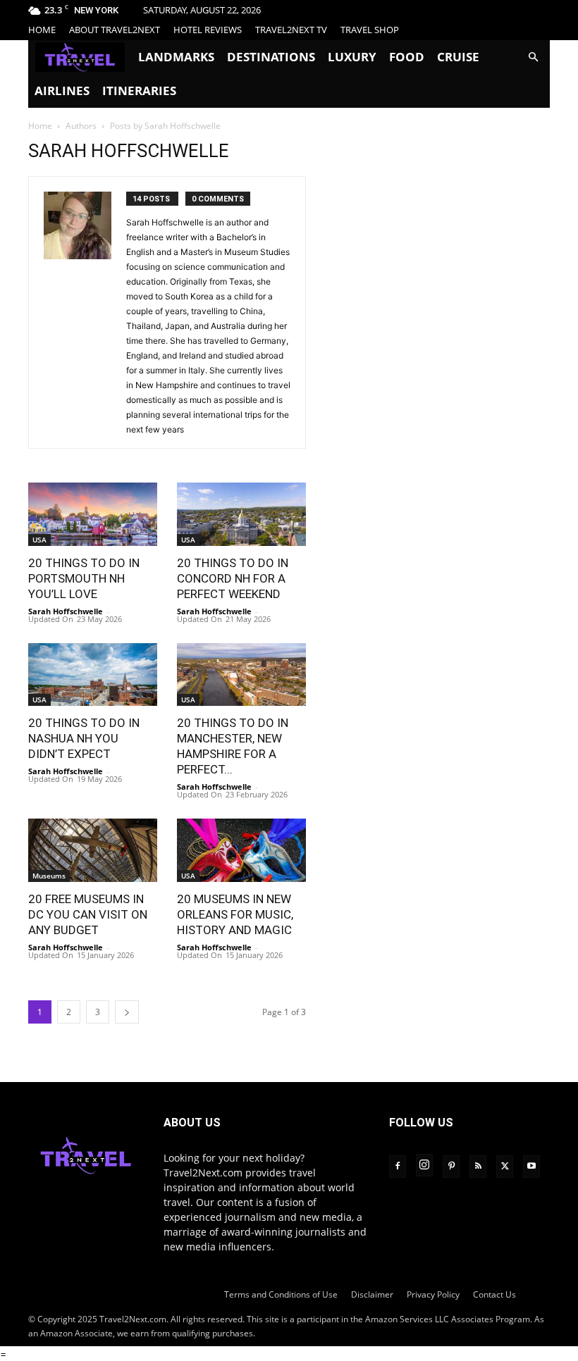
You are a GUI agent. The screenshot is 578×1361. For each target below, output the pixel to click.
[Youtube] (531, 1166)
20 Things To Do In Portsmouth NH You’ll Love (84, 578)
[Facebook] (397, 1166)
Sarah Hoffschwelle (65, 611)
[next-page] (127, 1012)
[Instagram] (424, 1165)
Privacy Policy (433, 1294)
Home (42, 29)
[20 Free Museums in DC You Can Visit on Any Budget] (92, 850)
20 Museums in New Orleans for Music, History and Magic (235, 914)
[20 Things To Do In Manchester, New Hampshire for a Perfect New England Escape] (241, 675)
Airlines (62, 90)
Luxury (352, 57)
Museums (49, 876)
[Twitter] (504, 1166)
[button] (533, 57)
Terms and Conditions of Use (281, 1294)
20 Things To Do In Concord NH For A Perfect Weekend (232, 578)
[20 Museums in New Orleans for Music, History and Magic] (241, 850)
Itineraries (139, 90)
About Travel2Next (114, 29)
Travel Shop (369, 29)
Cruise (458, 57)
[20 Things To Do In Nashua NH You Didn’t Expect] (92, 675)
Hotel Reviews (207, 29)
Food (406, 57)
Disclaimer (372, 1294)
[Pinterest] (451, 1166)
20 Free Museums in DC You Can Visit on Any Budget (87, 914)
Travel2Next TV (291, 29)
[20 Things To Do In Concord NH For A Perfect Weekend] (241, 514)
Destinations (271, 57)
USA (39, 540)
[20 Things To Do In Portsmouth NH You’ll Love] (92, 514)
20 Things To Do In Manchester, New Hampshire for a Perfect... (232, 746)
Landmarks (176, 57)
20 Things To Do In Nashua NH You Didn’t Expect (84, 738)
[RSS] (477, 1166)
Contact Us (494, 1294)
